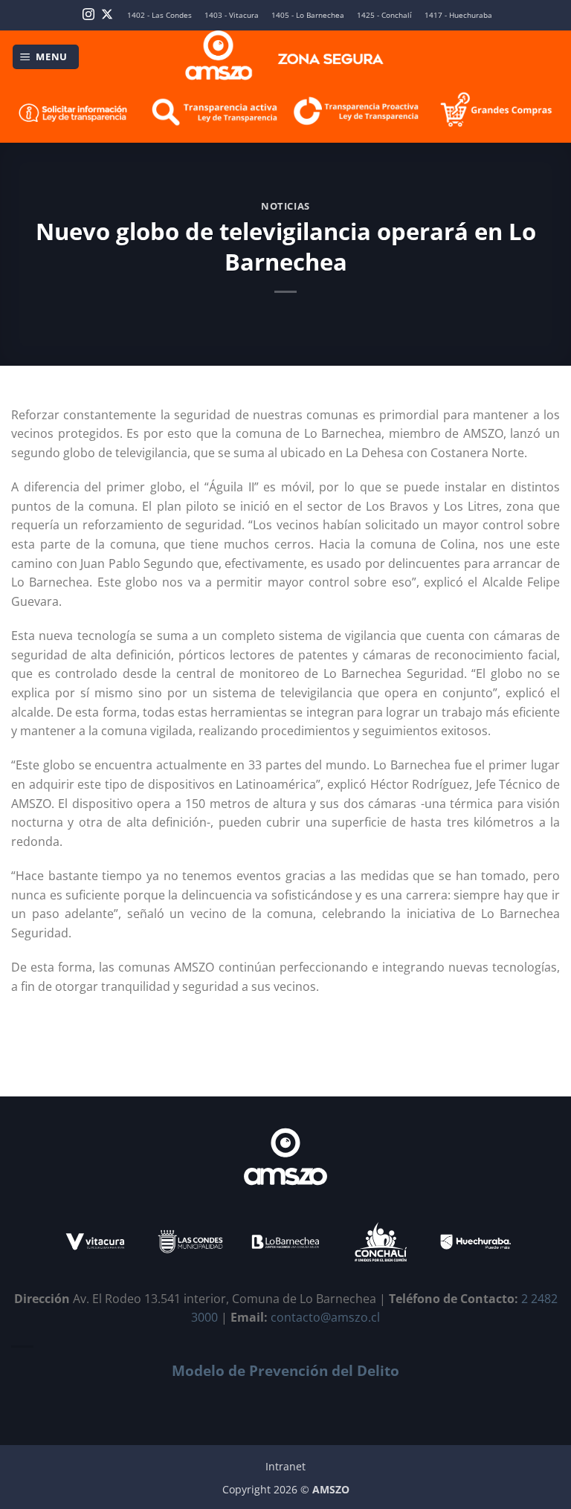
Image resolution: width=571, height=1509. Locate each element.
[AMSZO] (286, 56)
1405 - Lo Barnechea (307, 15)
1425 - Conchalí (384, 15)
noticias (285, 206)
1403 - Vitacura (231, 15)
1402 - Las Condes (159, 15)
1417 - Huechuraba (458, 15)
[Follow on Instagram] (88, 15)
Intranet (285, 1466)
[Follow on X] (107, 15)
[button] (46, 57)
